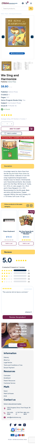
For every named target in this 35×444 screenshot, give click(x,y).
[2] (4, 115)
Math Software (9, 393)
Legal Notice (8, 362)
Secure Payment (9, 367)
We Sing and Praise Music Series (16, 173)
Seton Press (12, 82)
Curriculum (7, 375)
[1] (2, 115)
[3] (6, 115)
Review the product (17, 317)
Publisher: (4, 82)
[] (30, 34)
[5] (11, 115)
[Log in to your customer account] (22, 3)
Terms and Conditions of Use (13, 365)
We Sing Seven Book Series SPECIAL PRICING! (26, 233)
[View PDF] (17, 148)
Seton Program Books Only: (11, 100)
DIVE (5, 396)
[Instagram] (24, 424)
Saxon (6, 391)
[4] (9, 115)
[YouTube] (19, 424)
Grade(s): (4, 95)
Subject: (4, 103)
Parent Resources (9, 380)
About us (7, 360)
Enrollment (7, 378)
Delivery (6, 357)
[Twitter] (15, 424)
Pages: (3, 97)
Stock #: (4, 106)
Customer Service (9, 383)
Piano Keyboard (9, 231)
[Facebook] (10, 424)
